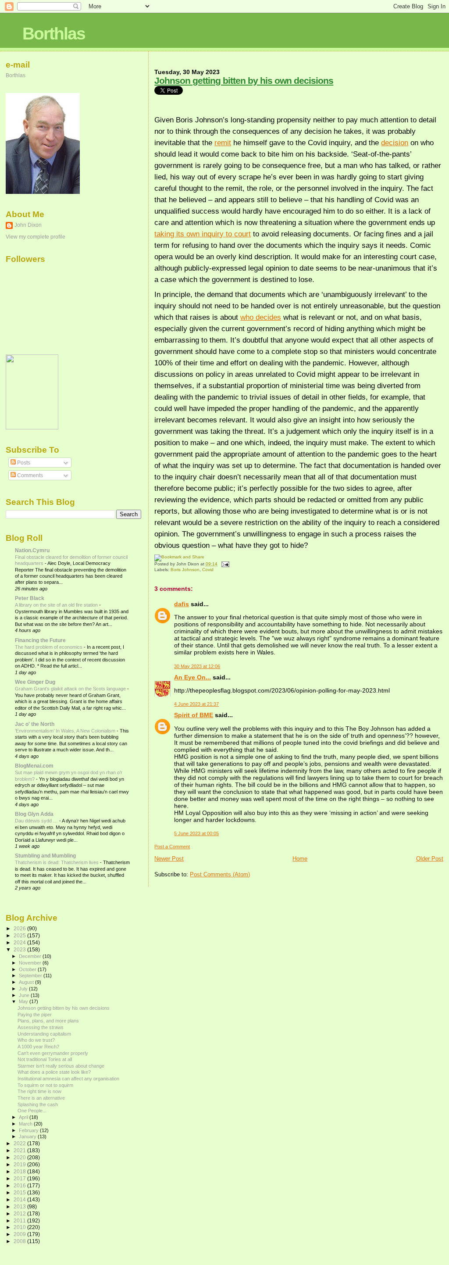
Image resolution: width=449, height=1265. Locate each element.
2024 (20, 942)
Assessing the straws (41, 1027)
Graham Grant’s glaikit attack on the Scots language (71, 688)
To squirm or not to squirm (45, 1085)
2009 (20, 1234)
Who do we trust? (36, 1040)
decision (394, 142)
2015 (20, 1192)
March (26, 1123)
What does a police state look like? (54, 1072)
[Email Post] (224, 563)
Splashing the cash (38, 1104)
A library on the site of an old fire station (57, 604)
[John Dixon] (32, 428)
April (24, 1117)
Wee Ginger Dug (35, 682)
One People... (32, 1110)
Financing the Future (40, 640)
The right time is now (39, 1091)
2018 (20, 1171)
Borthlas (53, 33)
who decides (260, 317)
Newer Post (169, 858)
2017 (20, 1178)
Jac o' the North (34, 724)
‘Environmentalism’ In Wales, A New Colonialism (66, 730)
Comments (29, 475)
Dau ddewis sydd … (37, 820)
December (31, 956)
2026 (20, 928)
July (24, 988)
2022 (20, 1143)
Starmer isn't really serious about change (61, 1065)
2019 (20, 1164)
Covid (208, 569)
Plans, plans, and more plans (48, 1020)
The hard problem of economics (49, 647)
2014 (20, 1199)
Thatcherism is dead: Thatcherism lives (57, 862)
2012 (20, 1213)
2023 (20, 949)
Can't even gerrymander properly (53, 1053)
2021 (20, 1150)
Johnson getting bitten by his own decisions (243, 80)
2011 (20, 1220)
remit (222, 142)
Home (299, 858)
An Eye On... (192, 677)
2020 (20, 1157)
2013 (20, 1206)
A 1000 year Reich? (38, 1046)
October (28, 969)
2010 (20, 1227)
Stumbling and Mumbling (45, 855)
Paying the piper (35, 1014)
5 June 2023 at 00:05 (196, 833)
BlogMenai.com (34, 765)
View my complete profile (35, 237)
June (25, 995)
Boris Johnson (185, 569)
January (28, 1136)
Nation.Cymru (32, 550)
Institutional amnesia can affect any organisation (68, 1078)
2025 (20, 935)
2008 (20, 1241)
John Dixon (28, 225)
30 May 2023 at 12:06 (197, 666)
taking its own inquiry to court (202, 233)
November (31, 962)
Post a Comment (172, 846)
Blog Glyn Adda (34, 814)
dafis (181, 603)
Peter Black (29, 598)
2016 (20, 1185)
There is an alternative (41, 1098)
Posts (23, 463)
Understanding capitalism (44, 1033)
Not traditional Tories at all (45, 1059)
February (29, 1130)
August (27, 982)
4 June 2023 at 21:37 (196, 704)
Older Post (429, 858)
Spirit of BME (193, 714)
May (24, 1001)
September (31, 975)
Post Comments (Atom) (220, 874)
